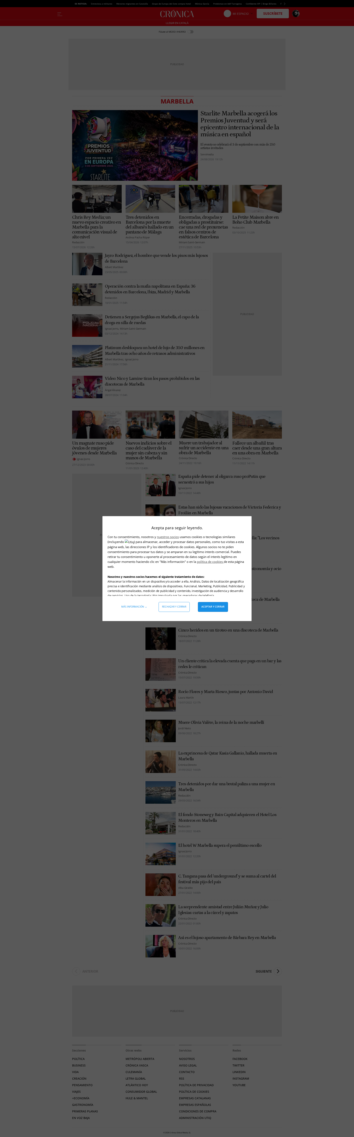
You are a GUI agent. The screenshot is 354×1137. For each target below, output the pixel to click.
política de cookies (210, 562)
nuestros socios (168, 537)
